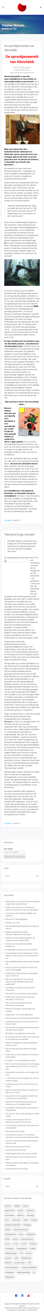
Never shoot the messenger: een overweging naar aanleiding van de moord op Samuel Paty (22, 1066)
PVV (21, 1253)
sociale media (19, 1263)
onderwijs (33, 1244)
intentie (7, 1230)
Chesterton (30, 1210)
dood (7, 1220)
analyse (17, 1206)
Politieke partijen (11, 1253)
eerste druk (16, 1220)
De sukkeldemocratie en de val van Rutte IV (22, 950)
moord (7, 1244)
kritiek (7, 1239)
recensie (8, 1258)
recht (16, 1258)
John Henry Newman (21, 1230)
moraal (15, 1244)
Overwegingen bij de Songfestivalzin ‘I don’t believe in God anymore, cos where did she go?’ (22, 955)
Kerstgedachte (10, 1234)
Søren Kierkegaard (11, 1267)
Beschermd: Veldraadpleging (17, 919)
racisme (29, 1253)
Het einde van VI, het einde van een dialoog (21, 994)
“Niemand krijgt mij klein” (19, 534)
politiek (32, 1249)
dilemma (20, 1215)
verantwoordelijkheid (29, 1267)
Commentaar (9, 1215)
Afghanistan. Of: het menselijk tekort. (19, 1015)
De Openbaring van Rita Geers (17, 1169)
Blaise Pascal (9, 1210)
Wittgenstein (9, 1277)
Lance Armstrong (27, 1239)
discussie (30, 1215)
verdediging (9, 1272)
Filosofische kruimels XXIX (16, 1150)
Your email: (8, 849)
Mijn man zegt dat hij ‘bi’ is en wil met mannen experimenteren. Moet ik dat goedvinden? (19, 981)
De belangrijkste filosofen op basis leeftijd (21, 1154)
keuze (21, 1234)
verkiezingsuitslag (23, 1272)
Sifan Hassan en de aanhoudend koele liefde (22, 1018)
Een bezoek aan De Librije (15, 1131)
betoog (25, 1206)
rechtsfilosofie (26, 1258)
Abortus (8, 1206)
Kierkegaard (30, 1234)
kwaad (15, 1239)
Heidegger (27, 1225)
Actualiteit (7, 520)
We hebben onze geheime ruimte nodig (20, 1033)
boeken (20, 1210)
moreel (23, 1244)
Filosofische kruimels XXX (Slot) (18, 1147)
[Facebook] (16, 1296)
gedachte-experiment (12, 1225)
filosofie (34, 1220)
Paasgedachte (22, 1249)
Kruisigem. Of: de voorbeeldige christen (20, 1060)
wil (34, 1272)
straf (29, 1263)
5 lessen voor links (13, 923)
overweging (9, 1249)
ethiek (26, 1220)
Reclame (8, 1263)
